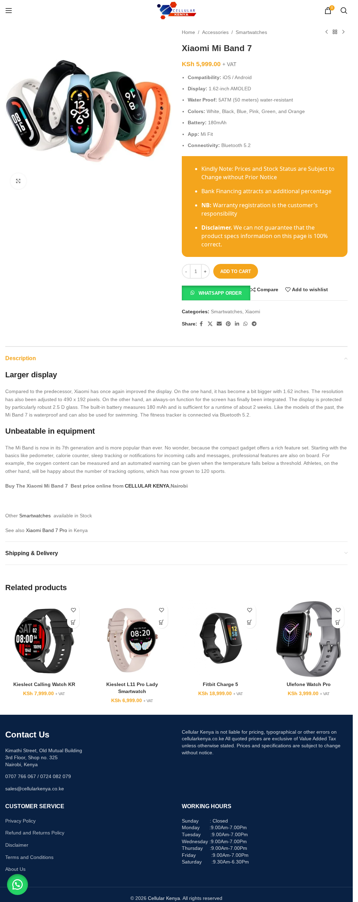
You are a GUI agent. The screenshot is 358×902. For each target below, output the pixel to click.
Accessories (215, 32)
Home (188, 32)
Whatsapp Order (220, 293)
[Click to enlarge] (18, 181)
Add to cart (235, 271)
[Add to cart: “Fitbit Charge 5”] (250, 622)
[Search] (344, 11)
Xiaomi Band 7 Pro (46, 530)
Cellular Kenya (164, 898)
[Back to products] (335, 32)
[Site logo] (176, 10)
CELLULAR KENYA (147, 486)
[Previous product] (326, 32)
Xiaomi (252, 311)
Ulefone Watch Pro (309, 684)
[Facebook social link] (201, 324)
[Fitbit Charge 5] (220, 639)
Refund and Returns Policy (34, 832)
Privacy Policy (20, 821)
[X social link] (210, 324)
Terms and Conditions (29, 857)
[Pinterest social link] (228, 324)
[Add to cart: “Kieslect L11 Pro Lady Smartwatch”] (162, 622)
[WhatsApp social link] (245, 324)
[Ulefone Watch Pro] (309, 639)
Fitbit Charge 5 (220, 684)
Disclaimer (16, 845)
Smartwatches (251, 32)
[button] (216, 292)
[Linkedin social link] (237, 324)
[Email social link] (219, 324)
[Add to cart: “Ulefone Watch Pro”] (338, 622)
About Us (15, 869)
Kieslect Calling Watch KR (44, 684)
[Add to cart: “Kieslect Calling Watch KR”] (73, 622)
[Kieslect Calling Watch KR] (44, 639)
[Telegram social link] (254, 324)
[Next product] (343, 32)
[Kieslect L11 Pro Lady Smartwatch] (132, 639)
